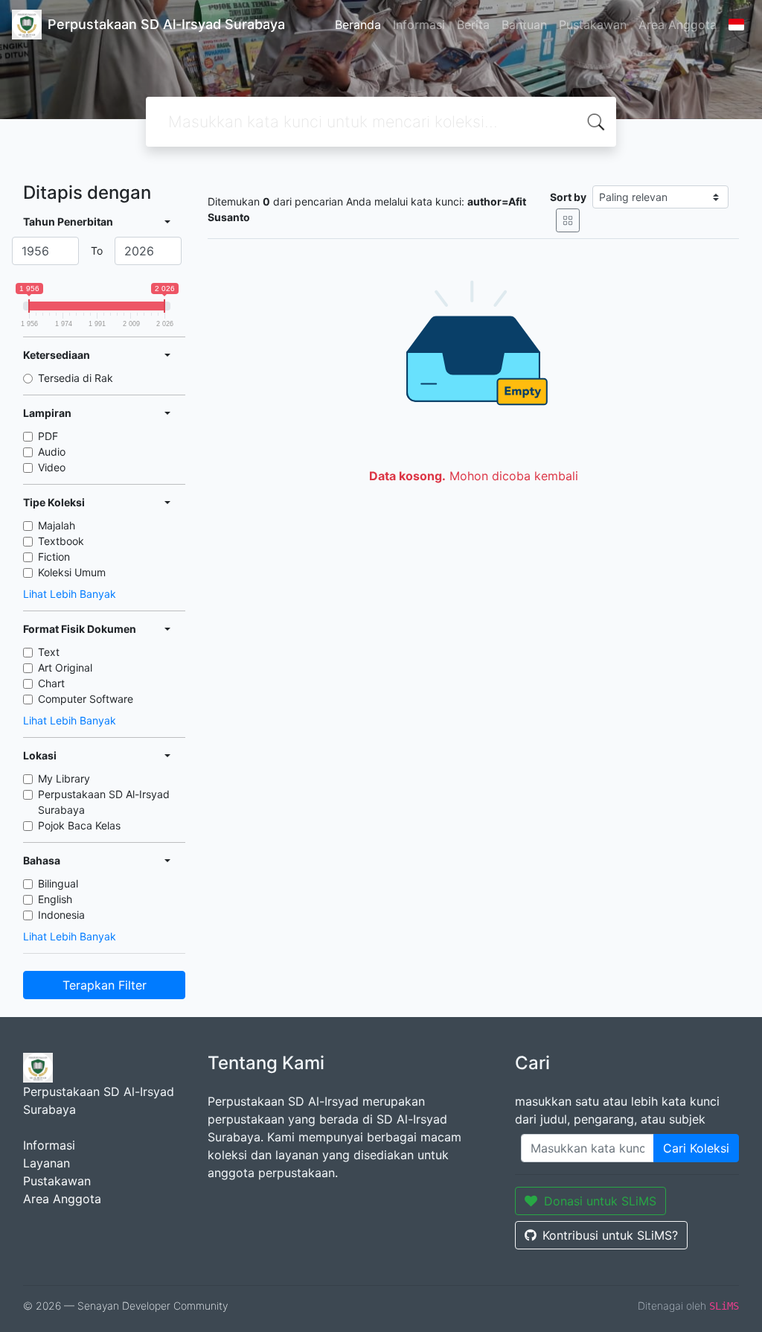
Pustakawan (593, 24)
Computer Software (85, 698)
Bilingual (58, 883)
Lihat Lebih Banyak (69, 593)
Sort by (568, 197)
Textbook (61, 541)
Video (51, 467)
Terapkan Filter (105, 985)
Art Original (65, 667)
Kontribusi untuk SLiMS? (610, 1235)
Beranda (358, 24)
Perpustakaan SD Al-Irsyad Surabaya (104, 802)
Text (49, 652)
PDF (48, 436)
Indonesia (61, 914)
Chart (51, 683)
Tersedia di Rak (75, 378)
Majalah (56, 525)
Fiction (54, 556)
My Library (64, 778)
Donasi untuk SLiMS (600, 1201)
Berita (473, 24)
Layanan (46, 1163)
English (55, 899)
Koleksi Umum (72, 572)
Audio (51, 451)
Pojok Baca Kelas (79, 825)
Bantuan (524, 24)
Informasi (419, 24)
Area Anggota (677, 24)
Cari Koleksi (696, 1148)
